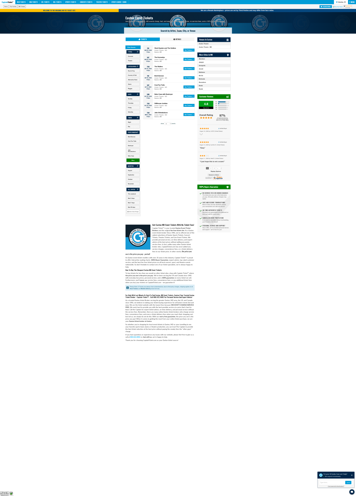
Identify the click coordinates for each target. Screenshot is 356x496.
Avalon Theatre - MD (205, 47)
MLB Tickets (21, 2)
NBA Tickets (33, 2)
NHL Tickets (57, 2)
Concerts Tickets (86, 2)
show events (168, 123)
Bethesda (202, 79)
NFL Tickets (45, 2)
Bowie (201, 85)
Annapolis (202, 65)
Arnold (201, 69)
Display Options (216, 171)
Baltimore (202, 72)
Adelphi (201, 62)
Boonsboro (202, 82)
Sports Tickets (70, 2)
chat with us (147, 337)
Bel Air (201, 75)
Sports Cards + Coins (118, 2)
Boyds (201, 89)
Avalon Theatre (204, 44)
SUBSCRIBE (327, 7)
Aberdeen (202, 59)
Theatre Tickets (102, 2)
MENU (353, 2)
